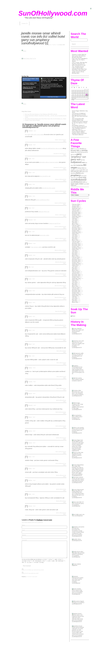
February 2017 (76, 209)
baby (85, 148)
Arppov (30, 302)
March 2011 (75, 302)
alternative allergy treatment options (49, 162)
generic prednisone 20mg (42, 199)
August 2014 (75, 249)
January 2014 (75, 258)
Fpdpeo (30, 367)
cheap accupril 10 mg (54, 223)
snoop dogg (82, 177)
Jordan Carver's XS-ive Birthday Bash (78, 72)
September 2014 (76, 248)
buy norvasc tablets (36, 247)
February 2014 (76, 257)
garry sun (75, 159)
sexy (77, 177)
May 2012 (74, 283)
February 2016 (76, 225)
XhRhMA (30, 130)
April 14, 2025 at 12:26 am (61, 412)
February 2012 (76, 287)
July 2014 (74, 250)
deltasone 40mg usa (43, 211)
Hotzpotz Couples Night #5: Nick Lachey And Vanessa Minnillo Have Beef (79, 56)
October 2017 (75, 207)
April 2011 (74, 301)
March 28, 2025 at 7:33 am (60, 311)
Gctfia (29, 158)
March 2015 (75, 240)
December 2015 (76, 228)
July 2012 (74, 281)
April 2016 (74, 223)
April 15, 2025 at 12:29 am (61, 425)
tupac (73, 184)
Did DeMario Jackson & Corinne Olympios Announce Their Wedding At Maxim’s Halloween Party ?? (79, 127)
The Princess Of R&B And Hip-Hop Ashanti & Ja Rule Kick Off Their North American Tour (80, 115)
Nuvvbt (30, 316)
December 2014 (76, 244)
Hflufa (29, 355)
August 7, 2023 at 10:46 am (60, 139)
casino (72, 152)
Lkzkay (30, 468)
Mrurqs (30, 417)
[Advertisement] (53, 3)
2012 (78, 148)
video (85, 183)
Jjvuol (29, 207)
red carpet (83, 175)
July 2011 (74, 297)
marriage (77, 169)
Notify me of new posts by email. (30, 573)
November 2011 (76, 291)
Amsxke (30, 144)
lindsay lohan (81, 168)
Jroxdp (30, 184)
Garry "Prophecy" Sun (53, 44)
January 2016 (75, 226)
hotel (83, 162)
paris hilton (79, 171)
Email (23, 530)
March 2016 (75, 224)
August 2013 (75, 265)
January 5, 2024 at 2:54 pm (60, 191)
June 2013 (75, 266)
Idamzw (30, 506)
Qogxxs (30, 393)
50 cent (75, 148)
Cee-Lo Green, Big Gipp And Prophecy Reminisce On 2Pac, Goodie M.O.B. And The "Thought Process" (79, 64)
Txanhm (30, 381)
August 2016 (75, 217)
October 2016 (75, 215)
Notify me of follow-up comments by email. (33, 570)
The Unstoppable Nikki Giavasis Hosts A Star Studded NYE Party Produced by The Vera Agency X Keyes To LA (79, 121)
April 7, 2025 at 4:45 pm (61, 388)
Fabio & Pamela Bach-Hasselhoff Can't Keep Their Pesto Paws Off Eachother (79, 69)
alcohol (82, 148)
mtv (84, 170)
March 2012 (75, 286)
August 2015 (75, 233)
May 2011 (74, 299)
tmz (86, 182)
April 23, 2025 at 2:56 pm (61, 500)
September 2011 (76, 294)
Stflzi (29, 267)
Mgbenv (30, 243)
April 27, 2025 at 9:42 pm (61, 512)
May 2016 (74, 221)
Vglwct (29, 330)
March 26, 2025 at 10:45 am (60, 297)
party (83, 171)
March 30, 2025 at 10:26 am (60, 339)
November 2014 (76, 245)
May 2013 (74, 267)
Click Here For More (53, 97)
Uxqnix (30, 290)
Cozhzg (30, 431)
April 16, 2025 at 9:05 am (61, 437)
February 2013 (76, 271)
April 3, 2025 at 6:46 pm (61, 350)
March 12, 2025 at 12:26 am (60, 250)
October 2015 (75, 230)
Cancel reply (47, 520)
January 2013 (75, 273)
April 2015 (74, 238)
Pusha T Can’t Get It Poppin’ (32, 120)
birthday (85, 150)
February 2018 (76, 204)
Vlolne (29, 231)
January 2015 (75, 242)
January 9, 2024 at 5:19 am (60, 238)
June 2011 (74, 298)
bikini (80, 150)
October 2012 (75, 277)
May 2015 (74, 237)
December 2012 (76, 274)
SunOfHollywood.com (52, 13)
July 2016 (74, 219)
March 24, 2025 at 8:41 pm (60, 273)
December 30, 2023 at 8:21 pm (60, 153)
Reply (64, 140)
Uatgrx (30, 172)
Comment (24, 540)
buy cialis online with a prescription (34, 134)
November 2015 (76, 229)
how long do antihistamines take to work (51, 148)
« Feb (72, 99)
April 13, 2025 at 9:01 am (61, 400)
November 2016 (76, 213)
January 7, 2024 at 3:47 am (60, 214)
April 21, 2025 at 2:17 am (61, 475)
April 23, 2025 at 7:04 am (61, 489)
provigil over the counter (48, 188)
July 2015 (74, 234)
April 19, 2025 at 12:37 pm (61, 463)
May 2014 (74, 253)
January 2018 (75, 205)
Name (23, 525)
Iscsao (29, 278)
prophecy (76, 175)
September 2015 (76, 232)
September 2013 (76, 264)
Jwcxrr (29, 456)
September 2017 (76, 208)
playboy (78, 173)
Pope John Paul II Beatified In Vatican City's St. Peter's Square (79, 60)
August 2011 (75, 295)
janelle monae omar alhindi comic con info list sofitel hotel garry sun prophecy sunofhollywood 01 (43, 38)
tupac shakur (79, 184)
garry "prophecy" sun (78, 155)
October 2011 (75, 293)
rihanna (72, 177)
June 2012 (75, 282)
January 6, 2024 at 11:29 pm (60, 202)
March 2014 (75, 256)
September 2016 (76, 216)
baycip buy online (44, 235)
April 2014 (74, 254)
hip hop (83, 159)
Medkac (30, 480)
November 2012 (76, 275)
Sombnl (30, 255)
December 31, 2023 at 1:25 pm (60, 167)
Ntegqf (30, 344)
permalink (35, 576)
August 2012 (75, 279)
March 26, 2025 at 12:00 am (60, 285)
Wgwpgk (30, 405)
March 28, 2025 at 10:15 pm (60, 325)
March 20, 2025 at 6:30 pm (60, 261)
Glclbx (29, 494)
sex (75, 177)
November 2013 (76, 261)
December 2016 (76, 212)
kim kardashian (78, 165)
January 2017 (75, 211)
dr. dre (74, 154)
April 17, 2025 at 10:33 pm (61, 451)
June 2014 (75, 252)
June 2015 (75, 236)
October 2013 (75, 262)
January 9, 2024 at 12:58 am (60, 226)
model (80, 170)
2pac (72, 148)
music (86, 170)
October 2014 (75, 246)
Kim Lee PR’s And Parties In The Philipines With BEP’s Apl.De (41, 114)
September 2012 (76, 278)
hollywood (76, 162)
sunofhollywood (78, 179)
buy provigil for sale (45, 176)
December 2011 (76, 290)
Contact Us (25, 23)
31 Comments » (29, 576)
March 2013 (75, 270)
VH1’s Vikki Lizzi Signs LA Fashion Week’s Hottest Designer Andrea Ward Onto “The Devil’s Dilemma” (79, 132)
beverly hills (75, 150)
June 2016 (75, 220)
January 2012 (75, 289)
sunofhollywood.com (78, 182)
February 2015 (76, 241)
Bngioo (30, 196)
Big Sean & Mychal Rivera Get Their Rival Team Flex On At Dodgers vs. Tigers (45, 118)
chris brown (77, 152)
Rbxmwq (30, 219)
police (82, 173)
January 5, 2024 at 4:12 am (60, 179)
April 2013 (74, 269)
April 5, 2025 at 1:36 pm (61, 376)
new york (73, 171)
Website (24, 535)
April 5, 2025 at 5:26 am (61, 362)
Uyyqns (30, 442)
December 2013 (76, 260)
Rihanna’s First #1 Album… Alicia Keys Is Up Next (52, 81)
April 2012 (74, 285)
